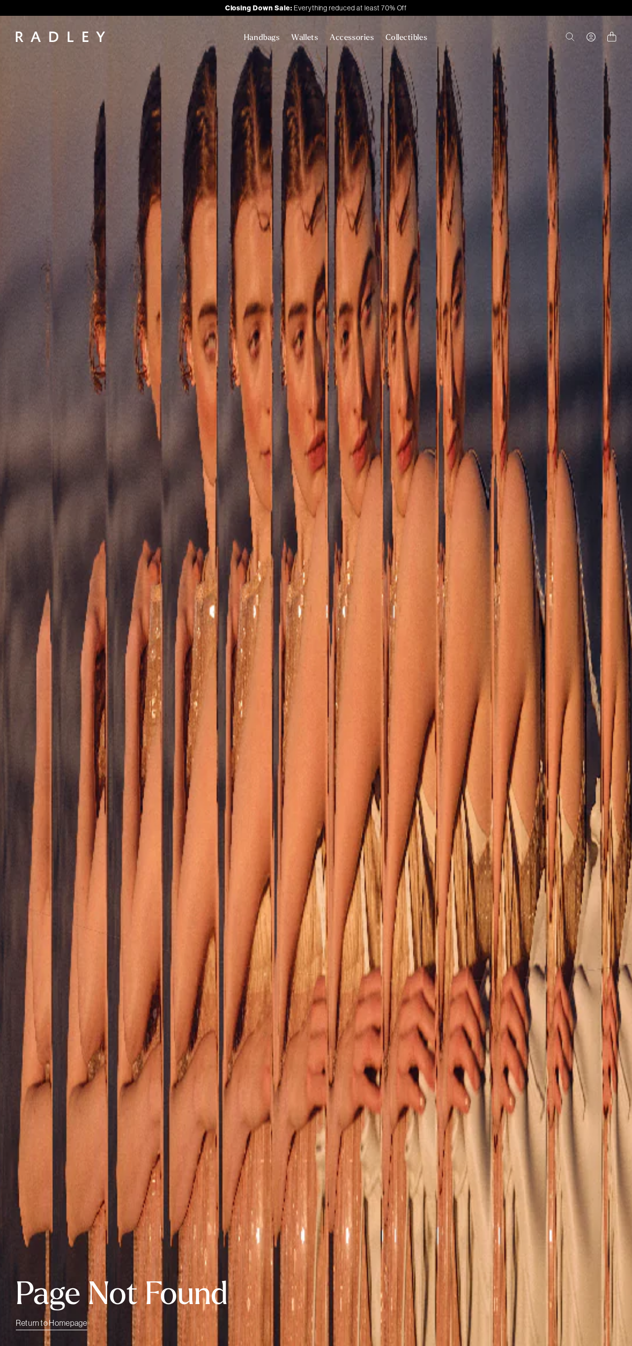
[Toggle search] (570, 37)
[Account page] (591, 37)
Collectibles (406, 37)
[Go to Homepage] (60, 37)
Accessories (352, 37)
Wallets (304, 37)
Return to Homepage (51, 1322)
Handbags (261, 37)
